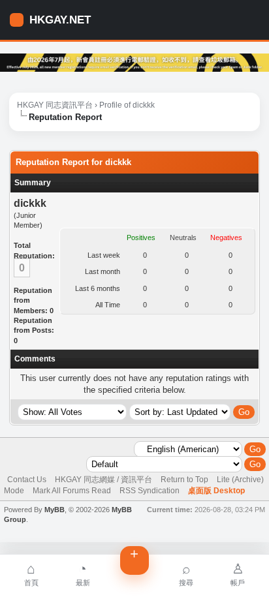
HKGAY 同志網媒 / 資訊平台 (103, 479)
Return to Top (184, 479)
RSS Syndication (149, 490)
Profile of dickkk (127, 105)
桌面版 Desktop (216, 490)
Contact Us (26, 479)
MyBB (54, 509)
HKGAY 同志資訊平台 (55, 105)
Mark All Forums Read (72, 490)
